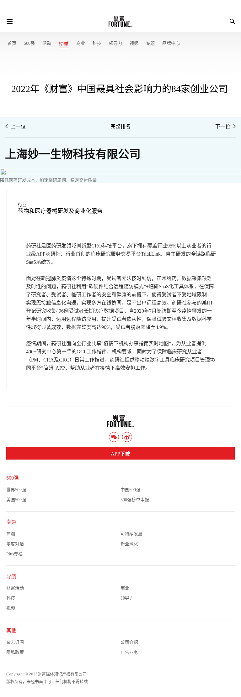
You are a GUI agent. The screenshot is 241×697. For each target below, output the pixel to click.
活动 (46, 43)
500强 (29, 43)
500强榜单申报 (134, 499)
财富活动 (15, 588)
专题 (150, 43)
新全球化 (129, 544)
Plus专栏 (14, 554)
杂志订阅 (15, 642)
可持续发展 (131, 534)
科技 (97, 43)
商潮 (10, 534)
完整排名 (120, 126)
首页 (12, 43)
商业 (80, 43)
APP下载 (120, 453)
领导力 (115, 43)
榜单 (64, 44)
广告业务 (129, 652)
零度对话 (15, 544)
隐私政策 (15, 652)
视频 (134, 43)
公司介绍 (129, 642)
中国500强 (130, 489)
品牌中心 (171, 43)
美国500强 (16, 499)
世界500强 (16, 489)
